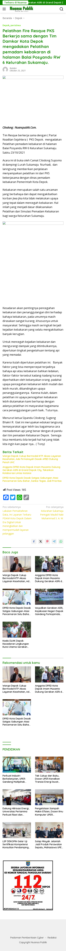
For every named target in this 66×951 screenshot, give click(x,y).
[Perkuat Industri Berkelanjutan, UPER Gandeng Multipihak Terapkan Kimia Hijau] (17, 764)
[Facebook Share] (33, 541)
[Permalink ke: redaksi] (5, 69)
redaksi (13, 68)
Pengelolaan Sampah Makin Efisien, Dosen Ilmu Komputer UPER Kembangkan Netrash (49, 811)
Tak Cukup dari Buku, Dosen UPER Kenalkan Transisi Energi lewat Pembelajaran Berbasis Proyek (48, 779)
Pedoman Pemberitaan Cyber (27, 937)
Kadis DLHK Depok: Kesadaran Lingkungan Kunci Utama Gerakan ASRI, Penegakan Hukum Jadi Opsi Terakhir (16, 644)
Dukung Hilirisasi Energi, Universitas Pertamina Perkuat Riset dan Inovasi (16, 811)
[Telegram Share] (54, 541)
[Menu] (5, 9)
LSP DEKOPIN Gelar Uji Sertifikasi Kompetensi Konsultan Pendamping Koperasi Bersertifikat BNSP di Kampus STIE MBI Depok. (16, 844)
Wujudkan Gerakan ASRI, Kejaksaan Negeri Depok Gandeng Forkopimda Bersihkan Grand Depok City (49, 611)
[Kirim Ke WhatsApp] (60, 541)
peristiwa (15, 25)
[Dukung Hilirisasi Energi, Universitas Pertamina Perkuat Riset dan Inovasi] (17, 797)
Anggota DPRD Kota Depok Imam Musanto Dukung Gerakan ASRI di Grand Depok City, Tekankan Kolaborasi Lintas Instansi (31, 470)
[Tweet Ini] (40, 541)
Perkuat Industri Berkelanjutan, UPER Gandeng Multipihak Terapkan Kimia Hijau (15, 779)
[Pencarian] (61, 9)
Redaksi (52, 937)
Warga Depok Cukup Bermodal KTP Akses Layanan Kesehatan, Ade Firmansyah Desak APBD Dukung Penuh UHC (32, 459)
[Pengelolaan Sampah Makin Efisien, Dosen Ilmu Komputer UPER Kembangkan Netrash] (49, 797)
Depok (6, 25)
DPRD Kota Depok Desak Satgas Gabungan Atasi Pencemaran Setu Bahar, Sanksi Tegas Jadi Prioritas (32, 479)
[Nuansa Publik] (21, 9)
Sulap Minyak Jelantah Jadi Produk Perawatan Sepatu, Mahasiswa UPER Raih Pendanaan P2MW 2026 (49, 844)
